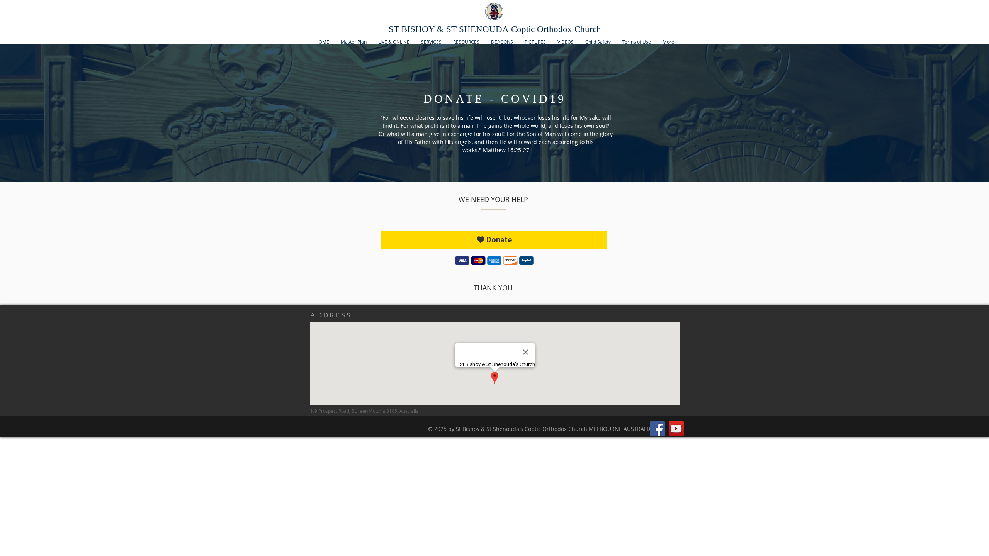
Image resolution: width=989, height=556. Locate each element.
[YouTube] (676, 428)
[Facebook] (657, 428)
